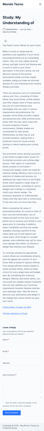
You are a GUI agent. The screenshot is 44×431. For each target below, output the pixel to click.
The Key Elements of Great (15, 313)
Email (6, 351)
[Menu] (40, 4)
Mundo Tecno (13, 4)
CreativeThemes (10, 428)
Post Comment (11, 413)
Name (6, 340)
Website (6, 363)
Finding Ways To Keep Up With (17, 307)
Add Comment (9, 375)
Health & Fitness (9, 32)
